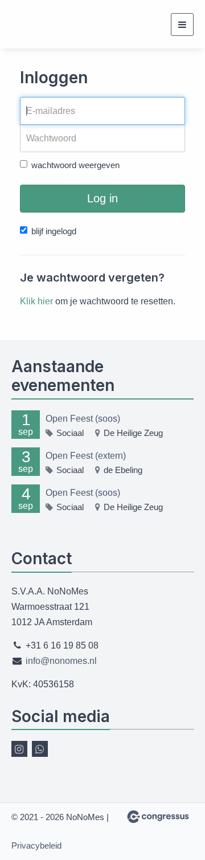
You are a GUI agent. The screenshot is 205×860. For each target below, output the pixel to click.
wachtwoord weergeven (75, 165)
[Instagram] (19, 749)
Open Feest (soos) (83, 418)
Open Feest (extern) (86, 455)
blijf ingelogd (53, 231)
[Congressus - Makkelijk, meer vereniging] (158, 816)
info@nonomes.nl (61, 661)
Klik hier (36, 301)
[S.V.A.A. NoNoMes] (25, 24)
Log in (102, 198)
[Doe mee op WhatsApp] (40, 749)
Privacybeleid (36, 845)
